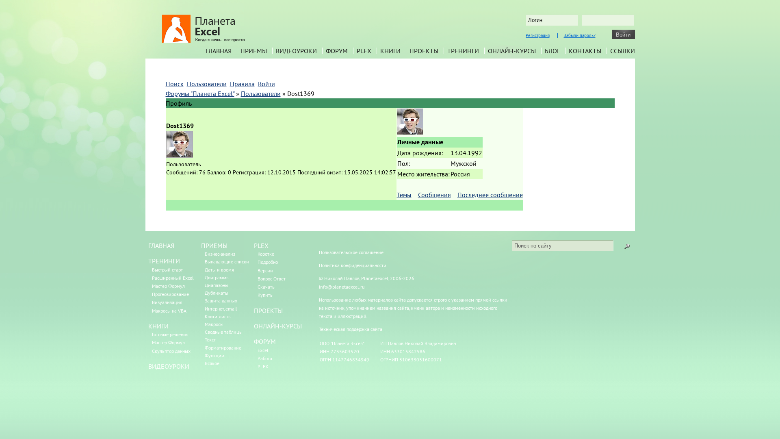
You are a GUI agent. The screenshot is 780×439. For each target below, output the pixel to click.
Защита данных (221, 301)
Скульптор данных (171, 351)
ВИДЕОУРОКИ (168, 366)
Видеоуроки (296, 51)
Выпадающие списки (227, 262)
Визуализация (167, 302)
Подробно (268, 262)
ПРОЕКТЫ (268, 310)
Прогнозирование (170, 294)
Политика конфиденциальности (352, 265)
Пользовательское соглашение (351, 252)
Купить (265, 295)
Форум (337, 51)
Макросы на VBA (169, 311)
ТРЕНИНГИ (164, 261)
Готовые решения (170, 334)
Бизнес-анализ (220, 254)
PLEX (364, 51)
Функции (214, 355)
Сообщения (434, 195)
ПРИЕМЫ (214, 245)
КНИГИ (158, 326)
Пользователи (261, 93)
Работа (265, 358)
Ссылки (622, 51)
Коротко (266, 254)
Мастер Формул (168, 286)
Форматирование (223, 348)
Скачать (266, 287)
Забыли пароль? (580, 35)
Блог (552, 51)
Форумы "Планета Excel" (200, 93)
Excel (263, 350)
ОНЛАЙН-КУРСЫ (278, 326)
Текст (210, 340)
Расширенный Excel (173, 278)
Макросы (214, 324)
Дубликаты (216, 293)
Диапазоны (216, 285)
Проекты (424, 51)
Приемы (253, 51)
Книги (390, 51)
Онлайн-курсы (512, 51)
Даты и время (219, 270)
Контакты (585, 51)
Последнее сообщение (490, 195)
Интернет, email (221, 309)
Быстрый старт (167, 270)
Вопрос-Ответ (272, 279)
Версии (265, 270)
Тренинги (463, 51)
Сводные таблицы (224, 332)
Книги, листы (218, 316)
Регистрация (538, 35)
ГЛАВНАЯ (161, 245)
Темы (404, 195)
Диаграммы (217, 277)
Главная (219, 51)
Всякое (212, 363)
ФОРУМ (265, 341)
